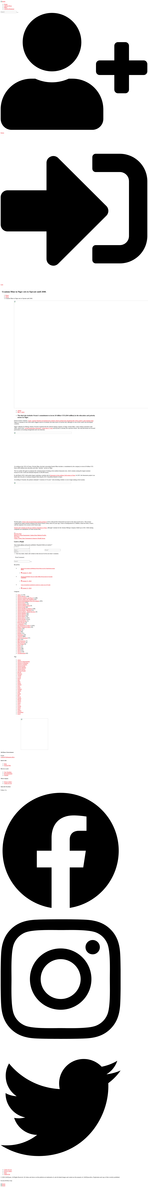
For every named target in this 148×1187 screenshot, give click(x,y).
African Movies (21, 615)
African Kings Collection (24, 610)
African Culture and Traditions (25, 599)
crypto (19, 677)
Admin (19, 410)
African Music (21, 616)
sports (19, 707)
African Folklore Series (23, 605)
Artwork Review (22, 621)
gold (18, 692)
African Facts (21, 602)
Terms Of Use (8, 783)
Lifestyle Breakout (9, 9)
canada (19, 675)
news (18, 704)
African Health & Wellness (24, 608)
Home (5, 4)
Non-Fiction (20, 644)
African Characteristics (23, 661)
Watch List (7, 1174)
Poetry (19, 645)
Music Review (21, 642)
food (18, 686)
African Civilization (22, 663)
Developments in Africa (23, 625)
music (19, 703)
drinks (19, 683)
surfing (19, 710)
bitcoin (19, 672)
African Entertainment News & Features (28, 601)
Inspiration (20, 635)
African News (8, 6)
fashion (19, 684)
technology (20, 712)
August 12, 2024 (26, 588)
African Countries (22, 664)
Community (20, 624)
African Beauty (21, 596)
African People (21, 619)
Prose (18, 647)
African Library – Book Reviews (26, 611)
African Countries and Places (25, 598)
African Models (21, 613)
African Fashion (21, 604)
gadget (19, 690)
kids (18, 695)
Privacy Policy (8, 782)
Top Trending (7, 772)
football (19, 689)
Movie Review (21, 641)
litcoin (19, 697)
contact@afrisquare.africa (7, 757)
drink (18, 681)
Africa (7, 297)
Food (18, 631)
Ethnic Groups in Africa (23, 627)
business (19, 674)
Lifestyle (19, 636)
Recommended (8, 773)
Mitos (5, 7)
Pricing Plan (7, 765)
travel (18, 714)
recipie (19, 706)
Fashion (19, 628)
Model (19, 700)
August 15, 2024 (26, 573)
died (18, 680)
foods (18, 687)
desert (19, 678)
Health (19, 633)
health (19, 694)
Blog (5, 764)
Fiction (19, 630)
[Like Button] (14, 532)
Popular (6, 775)
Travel (19, 651)
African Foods (21, 607)
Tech (18, 650)
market (19, 698)
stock (18, 709)
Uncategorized (21, 653)
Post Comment (19, 557)
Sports (19, 648)
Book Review (21, 622)
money (19, 701)
